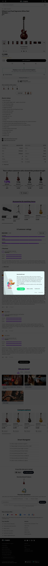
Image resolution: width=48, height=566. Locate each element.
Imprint (36, 292)
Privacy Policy (41, 292)
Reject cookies (30, 288)
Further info (37, 288)
